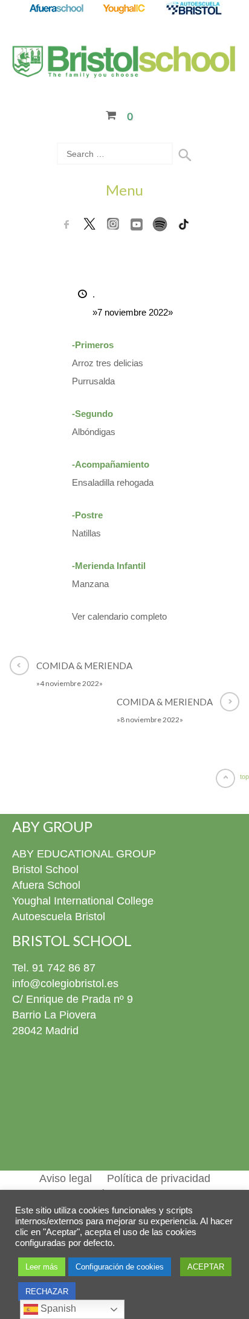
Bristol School (45, 869)
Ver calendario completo (119, 616)
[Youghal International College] (125, 9)
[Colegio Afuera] (56, 9)
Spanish (57, 1308)
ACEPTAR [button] (205, 1266)
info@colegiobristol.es (65, 983)
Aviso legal (65, 1178)
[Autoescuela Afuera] (193, 9)
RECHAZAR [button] (46, 1291)
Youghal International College (83, 901)
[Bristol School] (124, 70)
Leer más (41, 1266)
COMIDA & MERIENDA (84, 674)
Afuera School (46, 885)
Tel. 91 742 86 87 (53, 968)
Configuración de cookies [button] (120, 1266)
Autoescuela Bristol (58, 917)
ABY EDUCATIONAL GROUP (84, 854)
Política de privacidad (158, 1178)
